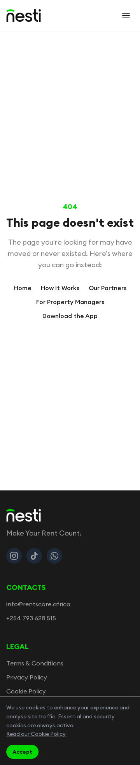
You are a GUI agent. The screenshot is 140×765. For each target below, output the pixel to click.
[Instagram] (14, 556)
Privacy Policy (26, 677)
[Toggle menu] (126, 15)
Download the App (70, 316)
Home (23, 288)
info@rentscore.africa (38, 604)
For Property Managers (70, 302)
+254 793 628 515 (31, 618)
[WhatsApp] (54, 556)
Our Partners (107, 288)
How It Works (60, 288)
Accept (22, 751)
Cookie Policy (26, 691)
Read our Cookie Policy (36, 733)
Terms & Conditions (34, 663)
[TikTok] (34, 556)
